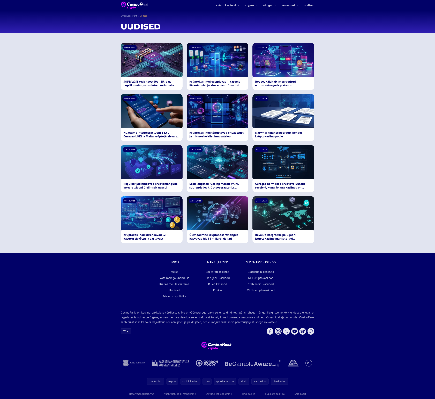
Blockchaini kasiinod (261, 272)
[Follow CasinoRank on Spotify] (302, 331)
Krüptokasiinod (226, 5)
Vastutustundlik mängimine (180, 393)
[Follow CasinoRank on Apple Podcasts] (311, 331)
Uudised (309, 5)
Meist (174, 272)
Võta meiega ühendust (174, 278)
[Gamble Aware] (253, 363)
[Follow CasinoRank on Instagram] (278, 331)
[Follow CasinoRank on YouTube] (294, 331)
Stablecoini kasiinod (261, 284)
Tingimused (248, 393)
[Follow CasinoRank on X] (286, 331)
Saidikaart (300, 393)
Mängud (268, 5)
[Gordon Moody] (207, 363)
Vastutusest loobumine (219, 393)
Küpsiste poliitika (275, 393)
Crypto (249, 5)
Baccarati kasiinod (217, 272)
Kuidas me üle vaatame (174, 284)
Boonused (288, 5)
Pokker (217, 290)
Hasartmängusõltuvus (141, 393)
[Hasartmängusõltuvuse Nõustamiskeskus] (170, 363)
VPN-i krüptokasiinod (261, 290)
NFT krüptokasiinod (261, 278)
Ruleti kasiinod (217, 284)
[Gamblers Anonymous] (293, 363)
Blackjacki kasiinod (218, 278)
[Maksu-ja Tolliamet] (134, 363)
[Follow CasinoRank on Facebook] (270, 331)
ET (124, 331)
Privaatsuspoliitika (174, 296)
